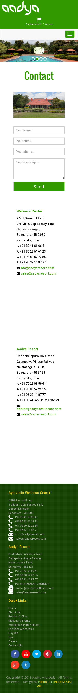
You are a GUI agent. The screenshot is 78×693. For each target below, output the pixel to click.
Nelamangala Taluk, (20, 562)
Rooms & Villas (18, 616)
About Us (14, 612)
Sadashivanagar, (18, 508)
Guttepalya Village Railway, (25, 558)
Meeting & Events (19, 620)
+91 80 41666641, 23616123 (31, 583)
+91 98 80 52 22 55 (26, 525)
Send (39, 186)
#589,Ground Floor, (20, 500)
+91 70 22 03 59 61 (26, 570)
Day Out (13, 633)
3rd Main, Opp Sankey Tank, (26, 504)
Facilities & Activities (21, 629)
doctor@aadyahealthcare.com (39, 409)
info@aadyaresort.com (37, 268)
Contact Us (15, 645)
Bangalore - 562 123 (20, 566)
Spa (11, 637)
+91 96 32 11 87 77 (26, 529)
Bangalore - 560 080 (20, 512)
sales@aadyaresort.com (38, 273)
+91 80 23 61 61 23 (26, 521)
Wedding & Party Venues (23, 624)
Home (12, 608)
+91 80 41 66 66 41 (26, 517)
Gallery (12, 641)
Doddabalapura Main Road (25, 554)
